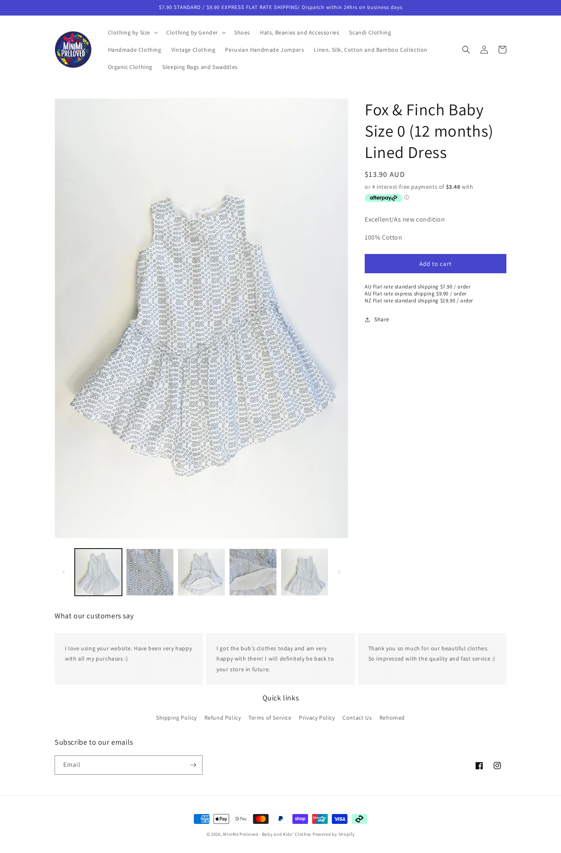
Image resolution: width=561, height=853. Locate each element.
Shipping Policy (176, 717)
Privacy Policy (317, 717)
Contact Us (357, 717)
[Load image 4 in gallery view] (252, 572)
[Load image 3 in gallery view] (201, 572)
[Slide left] (64, 572)
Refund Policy (223, 717)
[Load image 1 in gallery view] (98, 572)
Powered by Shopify (334, 834)
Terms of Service (270, 717)
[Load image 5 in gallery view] (304, 572)
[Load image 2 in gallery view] (149, 572)
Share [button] (381, 319)
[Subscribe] (193, 765)
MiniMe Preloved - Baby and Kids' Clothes (267, 834)
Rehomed (392, 717)
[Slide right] (339, 572)
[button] (132, 32)
